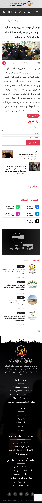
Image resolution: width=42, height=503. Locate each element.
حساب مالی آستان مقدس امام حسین (21, 402)
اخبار (19, 21)
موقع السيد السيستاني (21, 443)
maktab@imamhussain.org (21, 391)
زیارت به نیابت (21, 415)
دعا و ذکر (21, 426)
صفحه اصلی (30, 21)
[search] (9, 12)
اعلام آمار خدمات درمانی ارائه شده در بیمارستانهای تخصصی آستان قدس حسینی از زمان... (14, 318)
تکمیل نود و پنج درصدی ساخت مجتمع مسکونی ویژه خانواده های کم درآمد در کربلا (14, 302)
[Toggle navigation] (37, 12)
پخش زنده (21, 419)
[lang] (4, 12)
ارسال (31, 143)
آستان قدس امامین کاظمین (21, 470)
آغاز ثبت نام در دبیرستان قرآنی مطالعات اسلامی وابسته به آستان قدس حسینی (13, 287)
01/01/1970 (34, 63)
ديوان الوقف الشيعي (21, 446)
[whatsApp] (24, 12)
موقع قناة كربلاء (21, 454)
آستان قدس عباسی (21, 482)
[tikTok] (9, 494)
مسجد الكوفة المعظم (21, 485)
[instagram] (15, 494)
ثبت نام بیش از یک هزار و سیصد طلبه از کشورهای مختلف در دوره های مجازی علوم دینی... (13, 271)
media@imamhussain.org (21, 395)
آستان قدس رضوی (21, 474)
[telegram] (20, 12)
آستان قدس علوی (21, 467)
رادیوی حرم (21, 430)
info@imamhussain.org (21, 387)
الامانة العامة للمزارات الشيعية (21, 450)
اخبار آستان (8, 21)
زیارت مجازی (21, 422)
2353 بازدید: (21, 63)
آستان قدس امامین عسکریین (21, 478)
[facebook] (29, 12)
